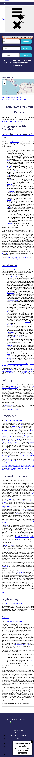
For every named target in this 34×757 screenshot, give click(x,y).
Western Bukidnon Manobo (15, 336)
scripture (25, 257)
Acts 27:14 (13, 270)
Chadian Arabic (11, 171)
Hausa (9, 155)
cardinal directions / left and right (18, 364)
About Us (21, 17)
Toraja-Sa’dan (26, 432)
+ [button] (4, 81)
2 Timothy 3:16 (14, 142)
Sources (18, 738)
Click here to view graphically (13, 420)
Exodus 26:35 (20, 572)
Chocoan (4, 121)
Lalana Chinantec (27, 371)
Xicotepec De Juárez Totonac (17, 372)
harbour (27, 322)
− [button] (4, 83)
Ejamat (10, 518)
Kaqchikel (10, 223)
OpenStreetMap (27, 93)
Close (32, 741)
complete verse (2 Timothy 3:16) (11, 259)
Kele (10, 541)
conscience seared (13, 465)
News (21, 18)
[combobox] (11, 55)
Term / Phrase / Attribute (18, 735)
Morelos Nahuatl (9, 545)
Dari (8, 175)
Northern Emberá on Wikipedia (11, 97)
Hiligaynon (10, 191)
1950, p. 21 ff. (19, 435)
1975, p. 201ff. (12, 442)
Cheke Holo (18, 427)
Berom (9, 149)
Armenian (5, 253)
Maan (12, 482)
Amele (9, 207)
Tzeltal (27, 436)
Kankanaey (10, 332)
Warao (6, 449)
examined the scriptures (15, 257)
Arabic (9, 166)
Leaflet (21, 93)
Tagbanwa (10, 345)
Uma (8, 354)
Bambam (5, 566)
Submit (21, 20)
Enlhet (18, 439)
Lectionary (21, 23)
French (9, 179)
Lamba (6, 525)
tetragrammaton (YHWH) (22, 645)
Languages (21, 14)
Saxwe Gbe (10, 213)
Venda (12, 386)
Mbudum (6, 459)
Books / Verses (20, 15)
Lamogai (9, 184)
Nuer (13, 426)
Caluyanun (10, 293)
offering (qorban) (13, 409)
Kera (8, 161)
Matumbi (6, 551)
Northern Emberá (20, 121)
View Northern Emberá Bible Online (13, 100)
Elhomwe (31, 442)
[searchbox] (11, 55)
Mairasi (9, 325)
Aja (8, 214)
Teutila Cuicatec (7, 369)
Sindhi (9, 197)
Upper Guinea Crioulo (13, 277)
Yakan (9, 358)
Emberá (11, 121)
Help (21, 21)
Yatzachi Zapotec (7, 436)
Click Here (23, 753)
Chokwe (4, 430)
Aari (21, 425)
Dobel (9, 200)
